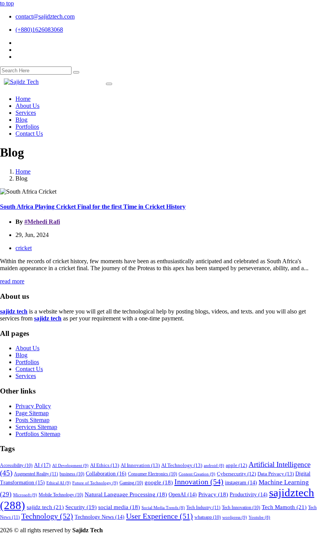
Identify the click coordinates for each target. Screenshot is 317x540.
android (214, 465)
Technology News (99, 517)
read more (12, 281)
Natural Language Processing (126, 494)
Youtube (259, 517)
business (72, 474)
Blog (21, 355)
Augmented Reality (36, 474)
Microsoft (25, 494)
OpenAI (183, 494)
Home (23, 171)
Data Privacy (275, 474)
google (159, 482)
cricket (23, 248)
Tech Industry (203, 507)
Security (81, 507)
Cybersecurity (236, 474)
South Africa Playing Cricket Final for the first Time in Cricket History (93, 206)
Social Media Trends (163, 508)
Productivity (249, 494)
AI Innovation (140, 465)
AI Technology (181, 465)
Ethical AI (58, 482)
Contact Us (29, 369)
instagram (241, 482)
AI (42, 465)
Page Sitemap (32, 413)
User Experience (159, 516)
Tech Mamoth (284, 507)
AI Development (70, 465)
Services (25, 376)
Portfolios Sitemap (37, 434)
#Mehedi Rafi (42, 221)
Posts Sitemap (32, 420)
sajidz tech (45, 507)
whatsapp (207, 517)
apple (236, 465)
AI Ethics (104, 465)
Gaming (131, 482)
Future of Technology (95, 482)
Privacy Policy (33, 406)
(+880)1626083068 (39, 29)
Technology (47, 516)
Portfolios (27, 362)
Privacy (213, 494)
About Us (27, 348)
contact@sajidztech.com (45, 16)
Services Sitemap (36, 427)
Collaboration (106, 473)
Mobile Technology (61, 494)
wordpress (234, 517)
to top (7, 3)
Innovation (198, 481)
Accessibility (16, 465)
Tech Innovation (241, 507)
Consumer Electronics (152, 474)
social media (119, 507)
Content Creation (197, 474)
